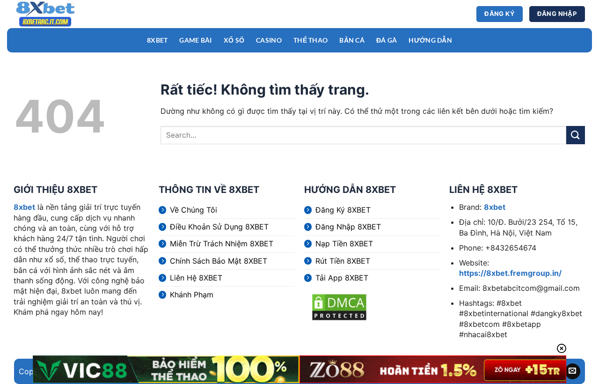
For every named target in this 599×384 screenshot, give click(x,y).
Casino (269, 40)
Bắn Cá (352, 40)
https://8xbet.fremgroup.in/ (510, 273)
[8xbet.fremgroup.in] (58, 14)
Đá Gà (386, 40)
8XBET (157, 40)
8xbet (24, 207)
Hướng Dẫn (430, 40)
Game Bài (195, 40)
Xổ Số (234, 40)
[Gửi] (575, 135)
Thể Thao (310, 40)
